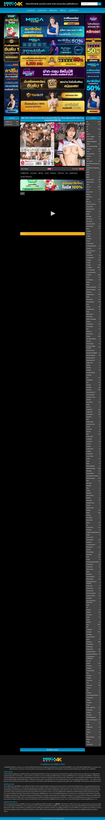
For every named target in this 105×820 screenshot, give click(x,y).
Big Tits (41, 173)
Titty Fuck (61, 173)
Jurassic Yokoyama (26, 177)
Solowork (53, 173)
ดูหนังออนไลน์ (31, 10)
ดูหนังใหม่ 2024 (42, 10)
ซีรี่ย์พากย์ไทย (53, 10)
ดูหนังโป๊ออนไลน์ (73, 10)
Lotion (47, 173)
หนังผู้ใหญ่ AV (25, 173)
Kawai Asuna (73, 173)
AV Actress (33, 173)
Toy (67, 173)
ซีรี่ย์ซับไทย (63, 10)
